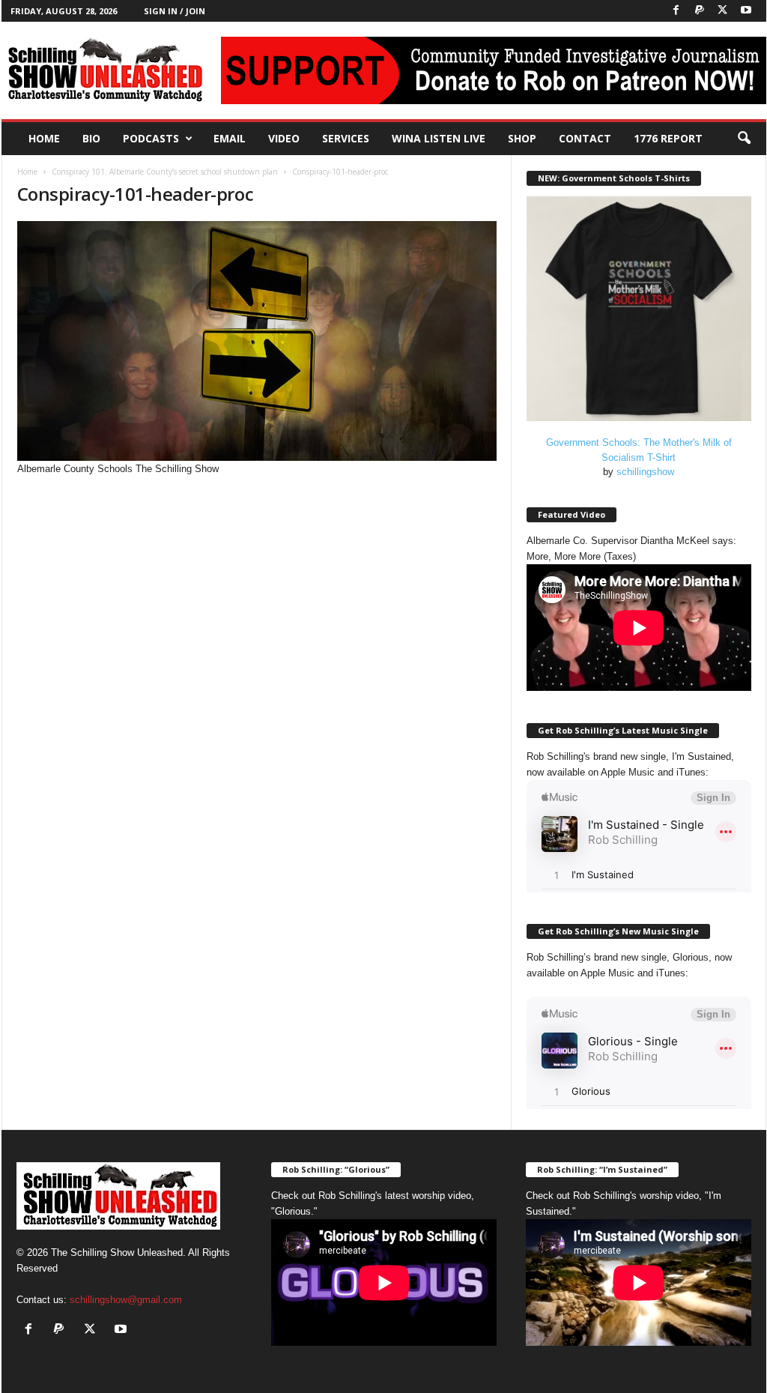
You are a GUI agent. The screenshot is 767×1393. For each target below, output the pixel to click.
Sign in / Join (174, 10)
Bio (91, 138)
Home (44, 138)
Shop (522, 138)
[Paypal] (700, 11)
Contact (585, 138)
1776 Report (668, 138)
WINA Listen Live (438, 138)
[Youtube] (746, 11)
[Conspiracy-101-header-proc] (257, 341)
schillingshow (645, 471)
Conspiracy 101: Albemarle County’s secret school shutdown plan (165, 171)
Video (284, 138)
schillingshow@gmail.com (126, 1299)
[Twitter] (723, 11)
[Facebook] (676, 11)
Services (345, 138)
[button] (743, 138)
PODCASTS (151, 138)
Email (229, 138)
